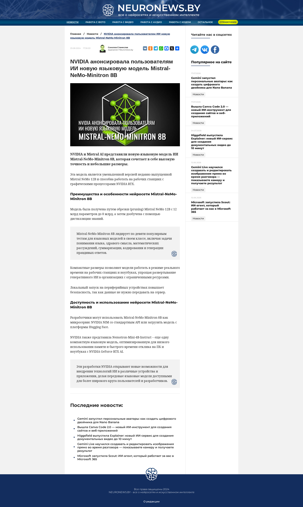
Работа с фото (95, 22)
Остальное (205, 22)
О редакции (151, 501)
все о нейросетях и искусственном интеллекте (158, 15)
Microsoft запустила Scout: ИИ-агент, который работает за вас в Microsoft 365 (125, 457)
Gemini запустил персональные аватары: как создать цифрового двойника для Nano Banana (126, 420)
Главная (75, 33)
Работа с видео (123, 22)
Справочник (228, 22)
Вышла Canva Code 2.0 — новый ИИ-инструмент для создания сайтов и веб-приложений (124, 428)
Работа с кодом (180, 22)
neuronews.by (158, 8)
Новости (73, 22)
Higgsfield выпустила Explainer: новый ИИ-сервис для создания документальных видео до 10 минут (125, 437)
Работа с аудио (151, 22)
